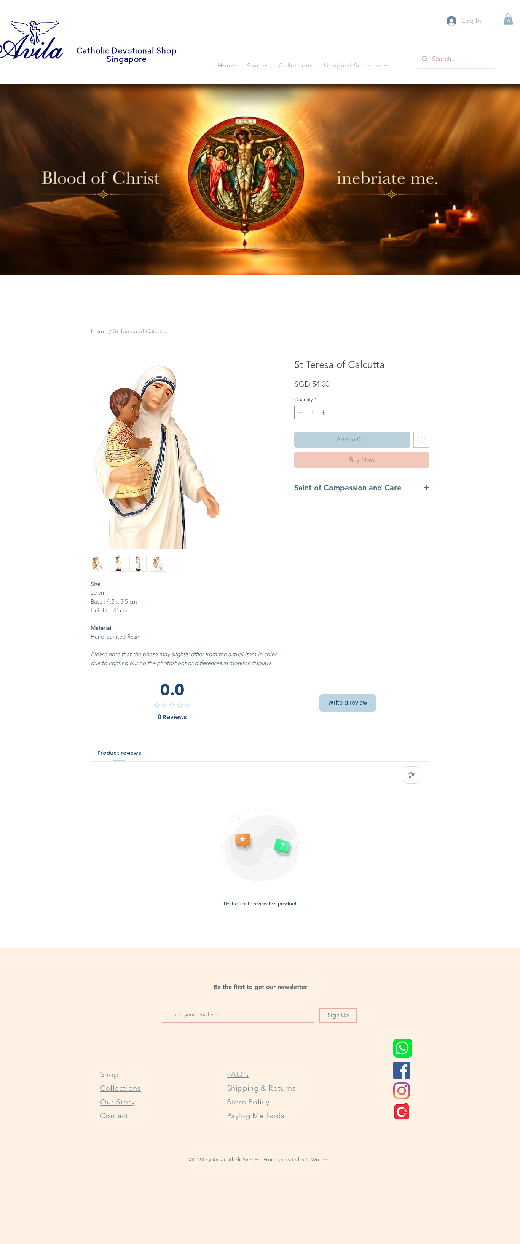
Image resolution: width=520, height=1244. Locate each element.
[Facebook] (401, 1070)
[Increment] (324, 412)
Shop (109, 1074)
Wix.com (321, 1159)
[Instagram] (401, 1090)
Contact (114, 1115)
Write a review (347, 702)
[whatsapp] (402, 1048)
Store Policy (248, 1101)
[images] (401, 1111)
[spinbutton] (312, 412)
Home (99, 331)
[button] (257, 65)
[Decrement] (300, 412)
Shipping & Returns (261, 1088)
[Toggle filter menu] (411, 775)
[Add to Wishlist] (421, 440)
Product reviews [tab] (119, 753)
